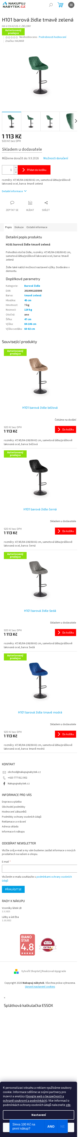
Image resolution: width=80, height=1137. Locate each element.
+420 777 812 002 (17, 778)
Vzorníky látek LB (12, 908)
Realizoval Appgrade (54, 971)
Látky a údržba (10, 917)
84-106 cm (30, 324)
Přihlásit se (13, 889)
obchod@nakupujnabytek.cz (24, 772)
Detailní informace (12, 191)
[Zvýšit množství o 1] (16, 167)
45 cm (27, 300)
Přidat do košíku (36, 169)
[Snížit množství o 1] (16, 172)
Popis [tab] (8, 227)
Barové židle (32, 286)
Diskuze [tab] (19, 227)
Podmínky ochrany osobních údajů (21, 817)
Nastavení (38, 1115)
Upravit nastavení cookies (40, 987)
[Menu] (71, 5)
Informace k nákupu (13, 832)
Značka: (14, 41)
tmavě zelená (32, 295)
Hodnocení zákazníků (14, 812)
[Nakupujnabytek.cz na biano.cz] (27, 945)
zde (68, 1105)
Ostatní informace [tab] (36, 227)
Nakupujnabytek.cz (19, 784)
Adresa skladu (10, 827)
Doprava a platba (12, 802)
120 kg (28, 310)
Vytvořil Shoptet (30, 971)
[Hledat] (51, 5)
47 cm (27, 319)
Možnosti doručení (55, 158)
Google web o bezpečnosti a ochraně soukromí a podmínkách (33, 1098)
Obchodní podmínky (13, 807)
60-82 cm (29, 329)
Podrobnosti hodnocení (52, 37)
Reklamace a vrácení (14, 822)
